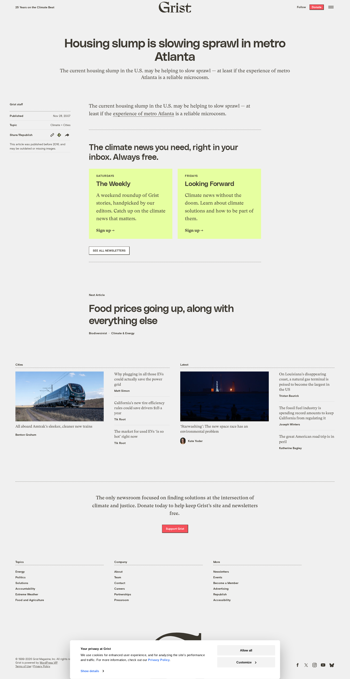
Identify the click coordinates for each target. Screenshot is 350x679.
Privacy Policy (41, 666)
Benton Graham (25, 434)
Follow (301, 7)
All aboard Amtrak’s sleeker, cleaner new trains (53, 426)
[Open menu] (331, 7)
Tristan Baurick (289, 395)
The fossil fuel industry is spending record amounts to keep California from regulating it (306, 413)
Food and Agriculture (29, 600)
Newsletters (221, 571)
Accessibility (222, 600)
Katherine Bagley (290, 448)
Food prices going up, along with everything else (161, 314)
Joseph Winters (289, 424)
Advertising (220, 588)
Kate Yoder (195, 441)
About (118, 571)
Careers (119, 588)
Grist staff (16, 104)
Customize (244, 662)
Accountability (25, 588)
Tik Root (120, 419)
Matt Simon (122, 390)
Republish (220, 594)
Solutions (21, 583)
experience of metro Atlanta (143, 113)
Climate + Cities (60, 125)
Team (117, 577)
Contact (119, 583)
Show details (90, 671)
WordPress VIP (49, 662)
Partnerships (122, 594)
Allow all (246, 650)
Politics (20, 577)
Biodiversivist (98, 333)
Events (217, 577)
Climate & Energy (122, 333)
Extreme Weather (26, 594)
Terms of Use (23, 666)
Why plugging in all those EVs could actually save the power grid (139, 379)
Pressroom (121, 600)
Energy (20, 571)
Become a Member (225, 583)
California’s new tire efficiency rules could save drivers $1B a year (139, 408)
